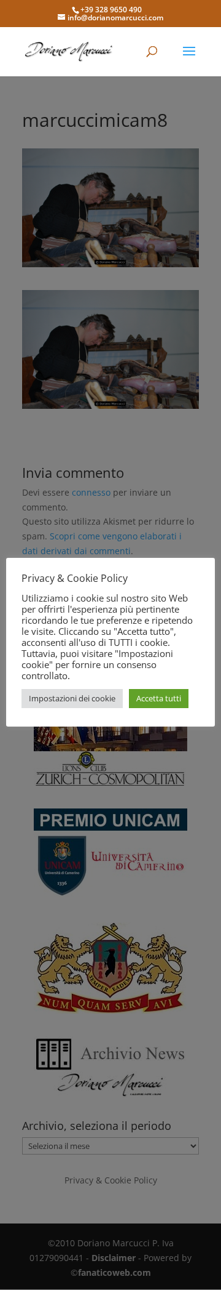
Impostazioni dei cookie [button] (72, 698)
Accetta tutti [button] (158, 698)
